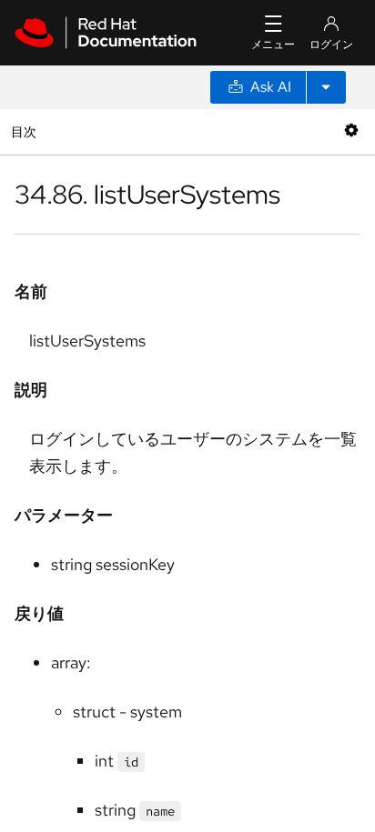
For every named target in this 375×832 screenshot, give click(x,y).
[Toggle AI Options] (326, 87)
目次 (26, 131)
